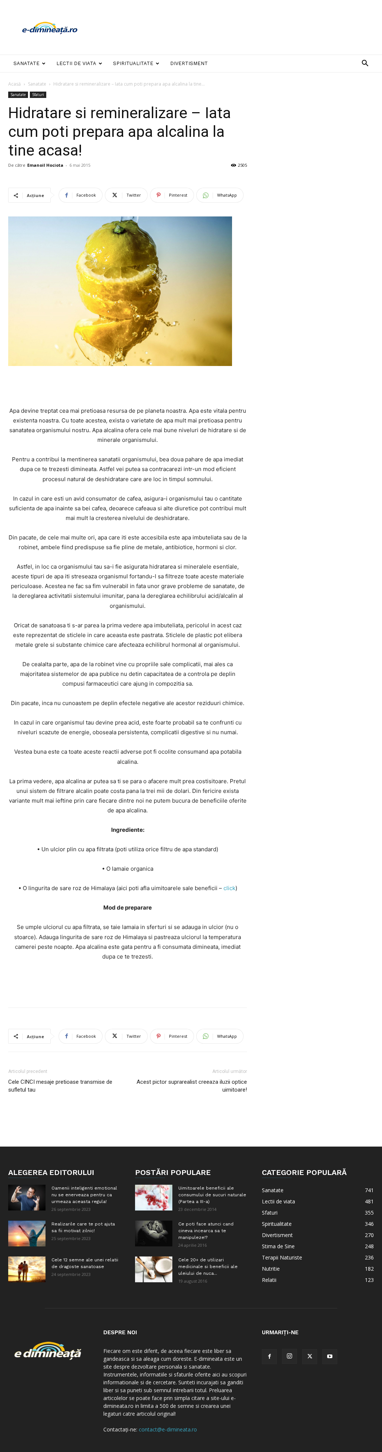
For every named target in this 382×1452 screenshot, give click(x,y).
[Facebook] (269, 1356)
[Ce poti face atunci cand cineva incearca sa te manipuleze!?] (153, 1233)
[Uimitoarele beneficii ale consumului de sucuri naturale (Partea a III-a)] (153, 1197)
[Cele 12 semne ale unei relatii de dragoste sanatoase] (27, 1269)
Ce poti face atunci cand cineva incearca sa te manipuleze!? (206, 1230)
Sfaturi (38, 94)
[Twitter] (309, 1356)
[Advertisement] (238, 27)
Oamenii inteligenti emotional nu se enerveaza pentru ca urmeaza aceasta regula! (84, 1194)
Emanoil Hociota (45, 165)
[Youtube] (329, 1356)
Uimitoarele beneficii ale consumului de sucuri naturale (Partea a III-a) (212, 1194)
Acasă (14, 84)
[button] (365, 64)
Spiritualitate (133, 63)
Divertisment (189, 63)
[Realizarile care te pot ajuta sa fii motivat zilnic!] (27, 1233)
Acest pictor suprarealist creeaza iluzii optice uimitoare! (192, 1086)
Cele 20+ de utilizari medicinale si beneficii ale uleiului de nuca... (208, 1266)
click (229, 888)
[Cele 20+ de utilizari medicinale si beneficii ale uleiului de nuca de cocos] (153, 1269)
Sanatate (26, 63)
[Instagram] (289, 1356)
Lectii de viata (76, 63)
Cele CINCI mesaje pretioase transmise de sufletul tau (60, 1086)
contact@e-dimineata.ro (168, 1429)
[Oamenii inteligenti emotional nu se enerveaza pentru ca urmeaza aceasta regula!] (27, 1197)
